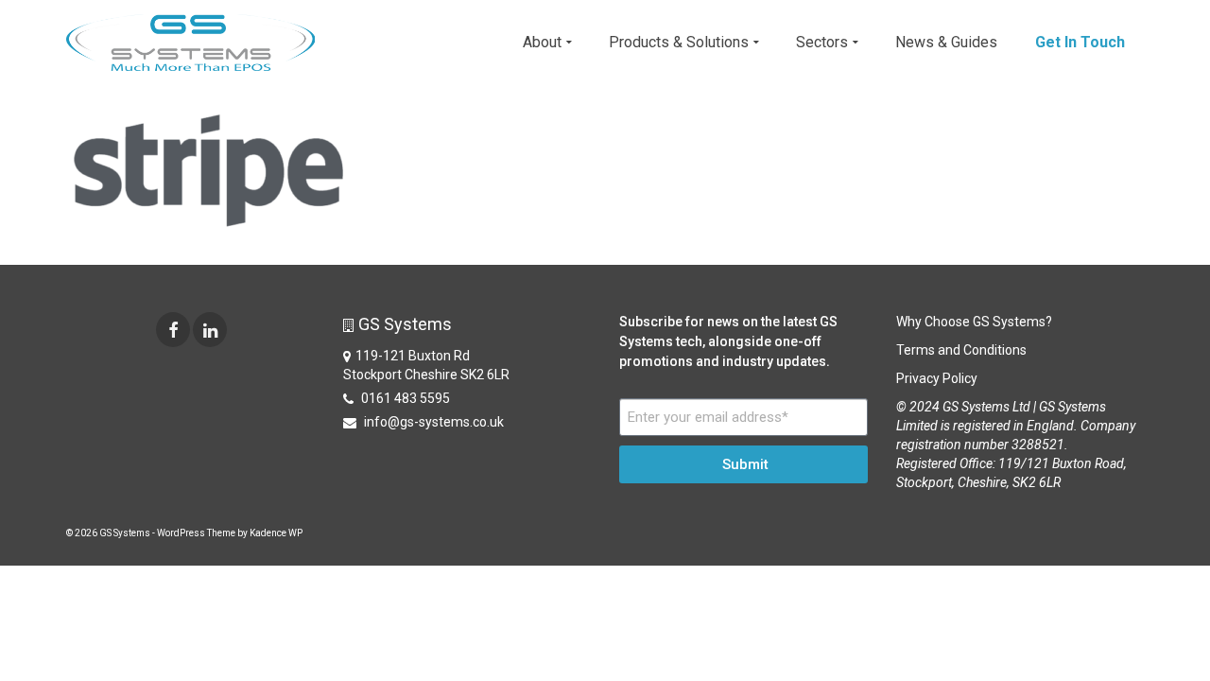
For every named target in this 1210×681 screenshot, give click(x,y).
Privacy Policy (936, 378)
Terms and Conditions (961, 350)
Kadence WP (276, 533)
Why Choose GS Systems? (974, 321)
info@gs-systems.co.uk (432, 421)
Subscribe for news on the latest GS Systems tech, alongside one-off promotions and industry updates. (728, 341)
